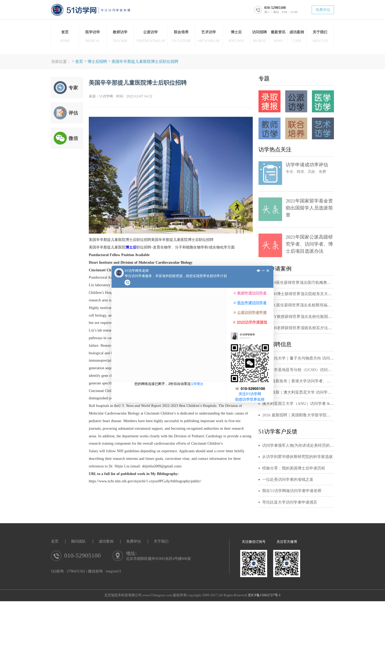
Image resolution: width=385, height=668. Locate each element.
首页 (79, 61)
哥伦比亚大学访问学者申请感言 (289, 502)
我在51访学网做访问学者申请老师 (291, 491)
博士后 (130, 247)
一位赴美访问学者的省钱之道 (287, 479)
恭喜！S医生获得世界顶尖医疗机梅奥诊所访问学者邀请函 (298, 282)
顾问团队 (78, 541)
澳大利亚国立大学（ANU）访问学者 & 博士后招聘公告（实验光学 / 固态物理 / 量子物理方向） (298, 403)
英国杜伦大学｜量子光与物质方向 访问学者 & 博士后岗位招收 (298, 358)
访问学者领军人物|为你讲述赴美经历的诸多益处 (298, 445)
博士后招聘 (97, 61)
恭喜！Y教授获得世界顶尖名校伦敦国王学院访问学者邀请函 (298, 316)
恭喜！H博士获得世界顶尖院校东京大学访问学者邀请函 (298, 294)
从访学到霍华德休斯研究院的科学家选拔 (297, 457)
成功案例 (106, 541)
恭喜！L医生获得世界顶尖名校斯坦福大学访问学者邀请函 (298, 305)
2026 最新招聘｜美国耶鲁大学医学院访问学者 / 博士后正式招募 (298, 415)
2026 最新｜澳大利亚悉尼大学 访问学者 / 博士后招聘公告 (298, 392)
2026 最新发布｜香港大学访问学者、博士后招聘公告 (298, 381)
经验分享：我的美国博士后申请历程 (293, 468)
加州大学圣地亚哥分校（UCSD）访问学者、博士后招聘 (298, 370)
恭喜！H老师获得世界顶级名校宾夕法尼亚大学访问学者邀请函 (298, 328)
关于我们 (161, 541)
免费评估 (323, 10)
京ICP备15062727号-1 (264, 595)
